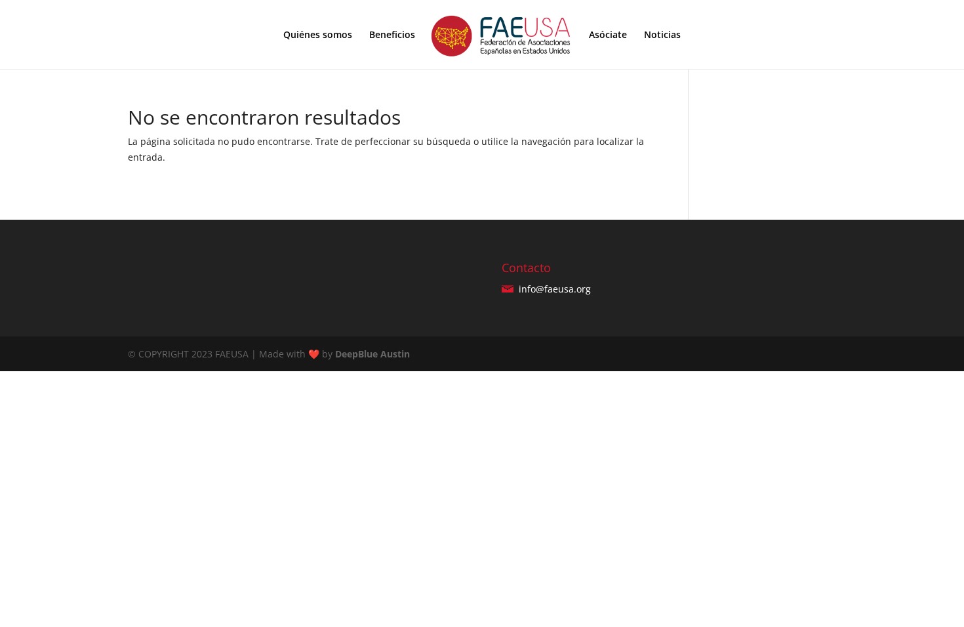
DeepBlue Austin (372, 354)
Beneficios (392, 35)
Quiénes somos (317, 35)
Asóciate (608, 35)
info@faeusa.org (553, 289)
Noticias (662, 35)
